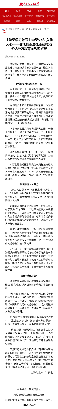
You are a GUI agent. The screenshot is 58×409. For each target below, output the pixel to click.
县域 (18, 11)
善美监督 (51, 16)
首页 (28, 29)
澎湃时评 (7, 16)
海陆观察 (18, 16)
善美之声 (29, 16)
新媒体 (40, 21)
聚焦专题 (51, 11)
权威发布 (51, 21)
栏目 (18, 21)
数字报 (7, 21)
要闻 (7, 11)
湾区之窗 (40, 16)
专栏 (29, 21)
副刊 (40, 11)
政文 (29, 11)
